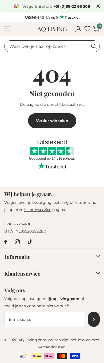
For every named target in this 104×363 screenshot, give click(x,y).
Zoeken (94, 46)
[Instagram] (17, 241)
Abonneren (94, 319)
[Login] (78, 29)
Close (98, 6)
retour (80, 202)
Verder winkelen (52, 120)
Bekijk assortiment (7, 29)
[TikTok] (30, 241)
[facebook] (5, 242)
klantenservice (37, 209)
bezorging (41, 202)
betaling (61, 202)
